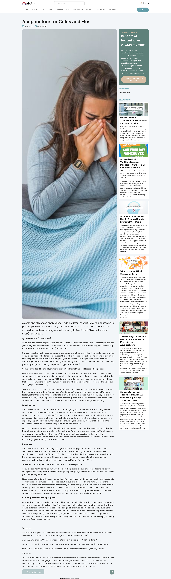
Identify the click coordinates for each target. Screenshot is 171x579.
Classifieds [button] (100, 10)
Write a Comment (34, 572)
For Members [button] (63, 10)
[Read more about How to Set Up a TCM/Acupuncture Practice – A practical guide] (133, 109)
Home (26, 10)
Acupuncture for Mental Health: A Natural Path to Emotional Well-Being (132, 219)
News (88, 10)
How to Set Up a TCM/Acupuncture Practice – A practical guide (133, 120)
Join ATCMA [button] (77, 10)
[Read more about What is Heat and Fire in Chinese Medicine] (133, 262)
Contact (112, 10)
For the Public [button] (47, 10)
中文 (144, 3)
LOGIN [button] (141, 10)
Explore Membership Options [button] (134, 79)
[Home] (29, 3)
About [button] (35, 10)
